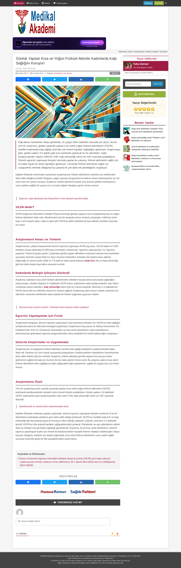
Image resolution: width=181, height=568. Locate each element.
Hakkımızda (123, 51)
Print (116, 73)
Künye (130, 51)
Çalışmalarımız (139, 51)
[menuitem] (166, 3)
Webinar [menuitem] (47, 3)
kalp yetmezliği (52, 287)
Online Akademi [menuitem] (62, 3)
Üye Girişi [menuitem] (159, 3)
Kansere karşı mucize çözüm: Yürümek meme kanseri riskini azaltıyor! (54, 307)
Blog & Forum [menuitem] (34, 3)
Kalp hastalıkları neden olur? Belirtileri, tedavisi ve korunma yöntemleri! (146, 158)
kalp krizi (90, 260)
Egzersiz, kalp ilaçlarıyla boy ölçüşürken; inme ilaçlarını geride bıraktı (53, 198)
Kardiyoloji (58, 73)
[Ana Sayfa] (35, 21)
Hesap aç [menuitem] (148, 3)
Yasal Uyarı (164, 51)
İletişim (148, 51)
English (155, 51)
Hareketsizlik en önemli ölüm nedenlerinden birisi (44, 406)
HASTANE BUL (146, 94)
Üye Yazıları (67, 73)
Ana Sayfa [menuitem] (19, 3)
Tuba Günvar (141, 64)
